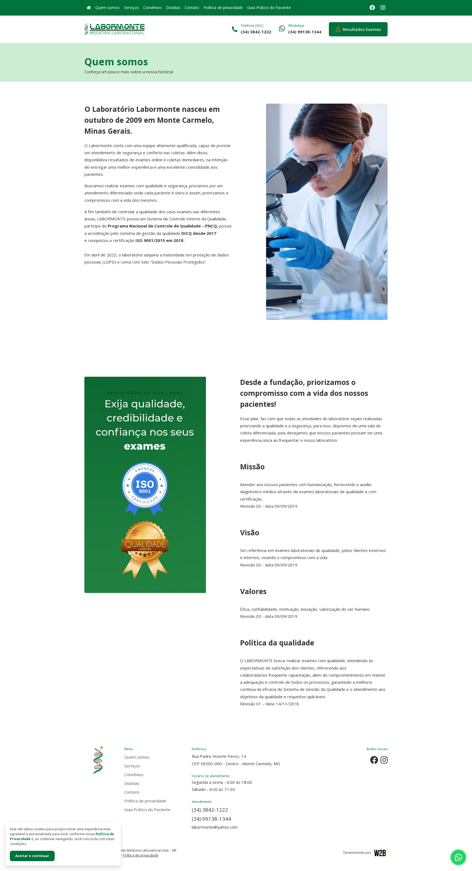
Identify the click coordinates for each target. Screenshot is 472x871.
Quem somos (107, 7)
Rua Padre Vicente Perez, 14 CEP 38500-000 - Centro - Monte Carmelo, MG (236, 759)
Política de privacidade (223, 7)
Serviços (131, 7)
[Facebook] (372, 7)
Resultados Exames (361, 29)
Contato (192, 7)
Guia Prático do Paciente (269, 7)
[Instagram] (383, 7)
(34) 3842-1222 (210, 809)
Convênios (152, 7)
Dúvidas (173, 7)
